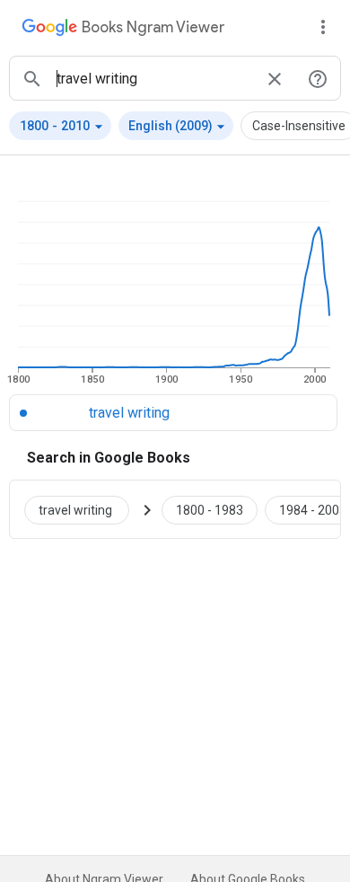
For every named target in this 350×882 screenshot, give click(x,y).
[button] (60, 125)
